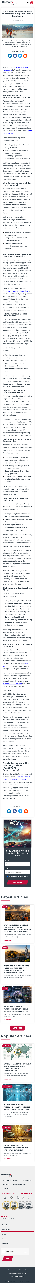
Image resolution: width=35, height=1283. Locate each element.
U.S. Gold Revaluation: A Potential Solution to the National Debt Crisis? (16, 1148)
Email (6, 868)
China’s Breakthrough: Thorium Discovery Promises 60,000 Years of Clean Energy (17, 1107)
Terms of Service (13, 1269)
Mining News (18, 1184)
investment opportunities (12, 684)
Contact (6, 1188)
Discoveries (27, 1180)
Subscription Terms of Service (17, 1273)
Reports (6, 1184)
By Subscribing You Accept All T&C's (18, 876)
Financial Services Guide (17, 1276)
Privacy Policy (23, 1269)
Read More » (8, 940)
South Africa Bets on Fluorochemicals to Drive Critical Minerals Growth (16, 1009)
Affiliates (7, 1180)
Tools (15, 1180)
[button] (10, 56)
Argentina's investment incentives (15, 291)
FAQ (24, 1184)
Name (7, 860)
